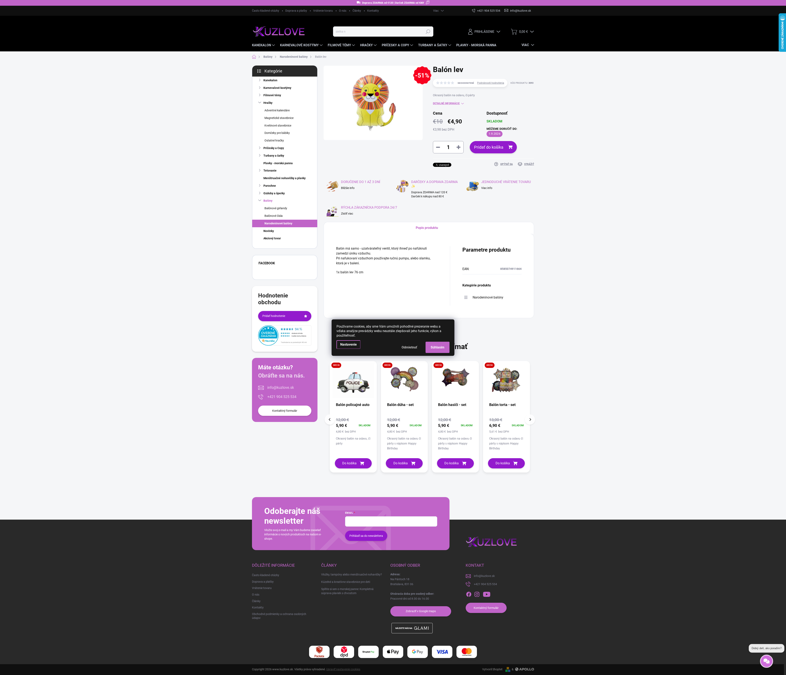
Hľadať (427, 31)
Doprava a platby (296, 10)
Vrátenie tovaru (323, 10)
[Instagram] (477, 594)
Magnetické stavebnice (279, 118)
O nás (342, 10)
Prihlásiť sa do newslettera (366, 535)
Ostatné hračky (274, 140)
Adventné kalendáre (277, 110)
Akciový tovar (272, 238)
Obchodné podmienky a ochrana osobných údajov (279, 616)
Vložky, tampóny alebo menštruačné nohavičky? (351, 574)
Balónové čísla (273, 215)
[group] (353, 417)
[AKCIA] (353, 382)
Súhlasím (437, 347)
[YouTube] (486, 594)
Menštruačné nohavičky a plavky (284, 178)
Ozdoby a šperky (274, 193)
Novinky (268, 231)
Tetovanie (270, 170)
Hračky (267, 102)
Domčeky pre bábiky (277, 133)
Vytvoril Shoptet (492, 669)
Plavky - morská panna (278, 163)
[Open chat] (766, 659)
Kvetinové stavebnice (277, 125)
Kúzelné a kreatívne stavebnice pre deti (345, 581)
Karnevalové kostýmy (277, 87)
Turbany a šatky (273, 155)
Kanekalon (270, 80)
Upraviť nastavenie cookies (343, 669)
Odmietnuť (409, 347)
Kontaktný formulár (284, 410)
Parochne (269, 185)
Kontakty (373, 10)
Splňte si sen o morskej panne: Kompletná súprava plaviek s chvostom (347, 591)
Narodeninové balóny (278, 223)
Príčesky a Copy (273, 148)
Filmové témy (272, 95)
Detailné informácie (446, 103)
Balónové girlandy (275, 208)
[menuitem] (264, 45)
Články (356, 10)
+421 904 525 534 (281, 397)
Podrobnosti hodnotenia (490, 82)
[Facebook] (469, 594)
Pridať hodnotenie (273, 316)
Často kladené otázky (265, 10)
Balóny (267, 200)
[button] (353, 431)
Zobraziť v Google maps (421, 611)
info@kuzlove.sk (280, 387)
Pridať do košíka (488, 147)
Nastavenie (348, 344)
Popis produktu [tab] (427, 228)
